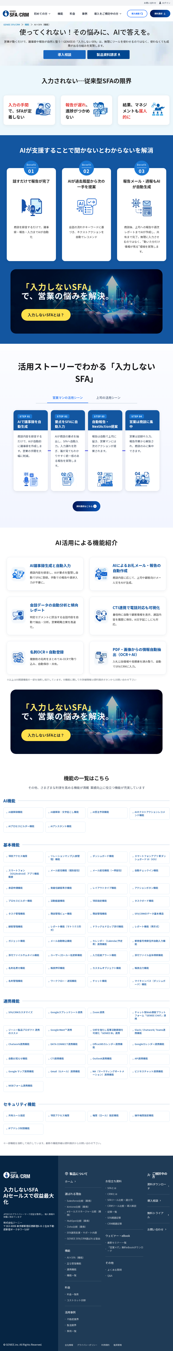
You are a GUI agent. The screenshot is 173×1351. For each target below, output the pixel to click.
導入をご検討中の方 (106, 14)
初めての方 (40, 14)
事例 (84, 14)
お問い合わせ (150, 2)
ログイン (166, 2)
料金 (72, 14)
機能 (60, 14)
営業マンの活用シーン (68, 397)
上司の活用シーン (108, 397)
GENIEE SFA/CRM (11, 24)
